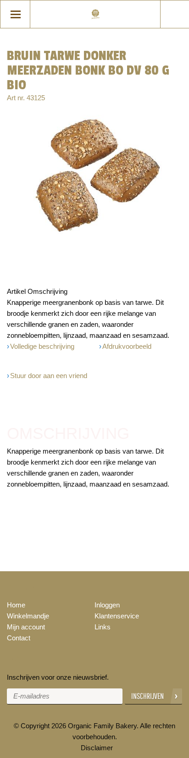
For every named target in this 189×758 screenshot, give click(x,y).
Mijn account (26, 627)
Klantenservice (116, 616)
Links (102, 627)
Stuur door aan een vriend (48, 375)
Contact (18, 638)
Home (16, 605)
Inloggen (107, 605)
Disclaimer (97, 748)
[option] (94, 176)
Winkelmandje (28, 616)
